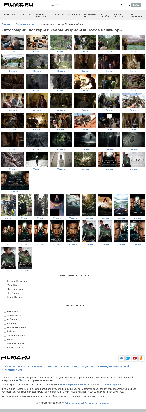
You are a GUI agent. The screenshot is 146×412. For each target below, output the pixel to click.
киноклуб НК (90, 15)
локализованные (16, 343)
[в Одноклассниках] (141, 358)
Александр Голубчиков (72, 384)
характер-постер (16, 335)
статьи (59, 14)
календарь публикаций (113, 366)
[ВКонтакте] (121, 358)
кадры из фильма (16, 327)
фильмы (37, 366)
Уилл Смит (13, 285)
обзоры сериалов (41, 15)
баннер (11, 339)
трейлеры (74, 14)
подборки (88, 366)
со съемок (12, 311)
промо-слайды (15, 347)
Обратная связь (74, 403)
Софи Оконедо (15, 297)
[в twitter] (128, 358)
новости (9, 14)
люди (75, 366)
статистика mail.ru (14, 370)
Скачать (13, 51)
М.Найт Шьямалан (17, 281)
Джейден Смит (15, 289)
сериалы (52, 366)
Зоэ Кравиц (13, 293)
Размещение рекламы (97, 403)
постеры (11, 323)
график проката (118, 15)
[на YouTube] (134, 358)
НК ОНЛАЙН (104, 15)
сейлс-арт (12, 319)
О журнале (136, 15)
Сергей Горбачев (112, 384)
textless (11, 331)
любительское (14, 315)
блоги (65, 366)
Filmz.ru (23, 380)
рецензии (25, 14)
